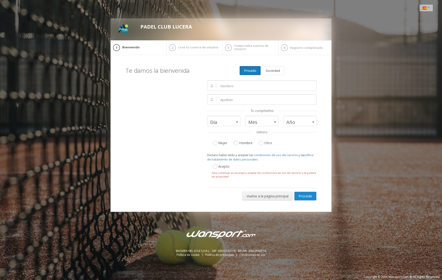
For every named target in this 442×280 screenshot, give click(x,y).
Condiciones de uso (252, 255)
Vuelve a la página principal (267, 196)
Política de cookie (188, 255)
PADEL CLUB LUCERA (166, 26)
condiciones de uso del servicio (276, 155)
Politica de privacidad (219, 255)
